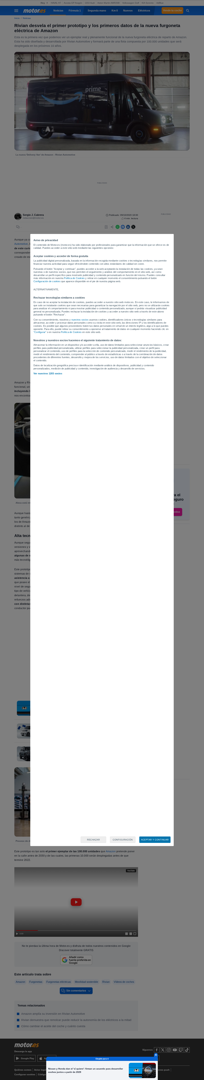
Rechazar (93, 839)
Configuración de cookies (47, 281)
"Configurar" (39, 332)
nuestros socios (79, 319)
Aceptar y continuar (155, 839)
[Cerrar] (156, 1055)
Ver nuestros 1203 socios (47, 373)
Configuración (123, 839)
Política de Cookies (74, 278)
